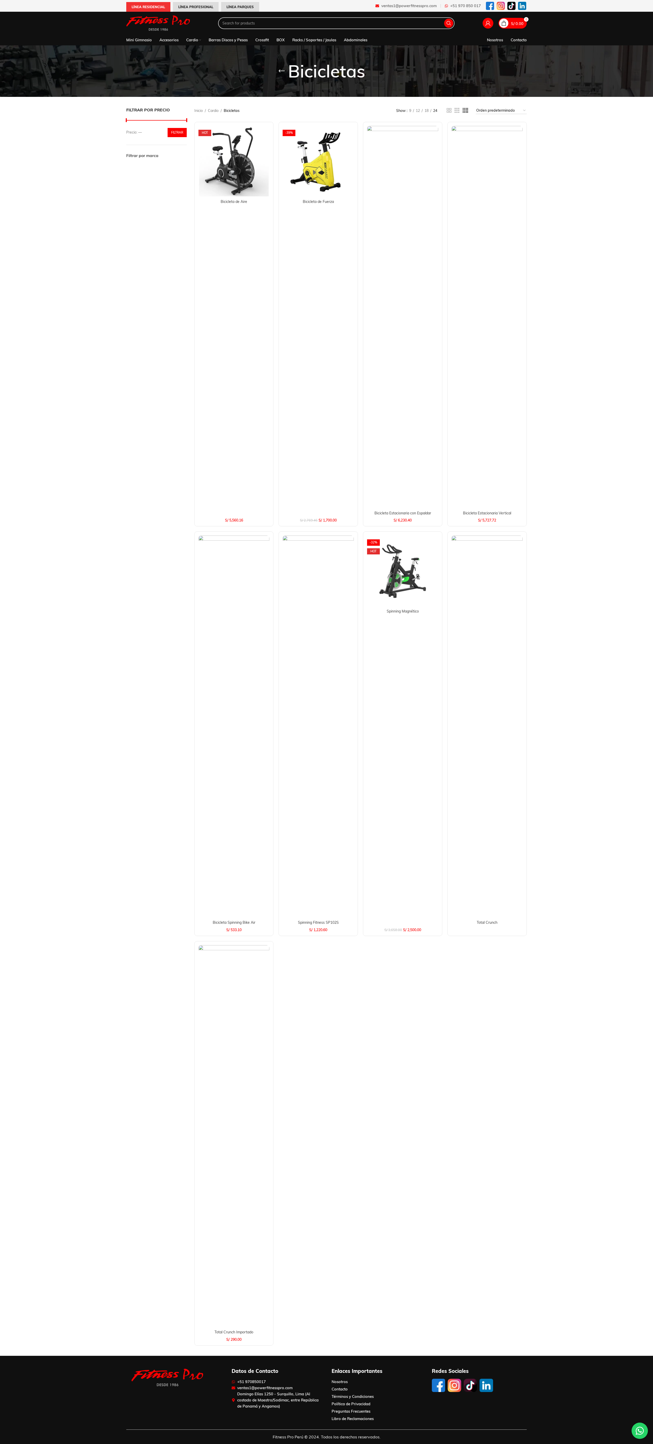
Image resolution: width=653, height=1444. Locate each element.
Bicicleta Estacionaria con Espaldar (402, 513)
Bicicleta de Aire (234, 201)
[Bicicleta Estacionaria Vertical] (487, 317)
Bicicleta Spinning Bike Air (234, 922)
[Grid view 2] (449, 110)
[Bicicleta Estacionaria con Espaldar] (402, 317)
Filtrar (177, 132)
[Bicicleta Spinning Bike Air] (234, 727)
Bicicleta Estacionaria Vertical (487, 513)
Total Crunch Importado (234, 1332)
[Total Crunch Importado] (234, 1136)
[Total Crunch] (487, 727)
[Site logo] (158, 23)
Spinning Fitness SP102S (318, 922)
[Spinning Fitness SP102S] (318, 727)
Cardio (213, 110)
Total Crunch (487, 922)
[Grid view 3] (457, 110)
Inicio (198, 110)
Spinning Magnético (403, 611)
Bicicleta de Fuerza (318, 201)
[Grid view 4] (465, 110)
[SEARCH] (448, 23)
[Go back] (281, 71)
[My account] (488, 23)
